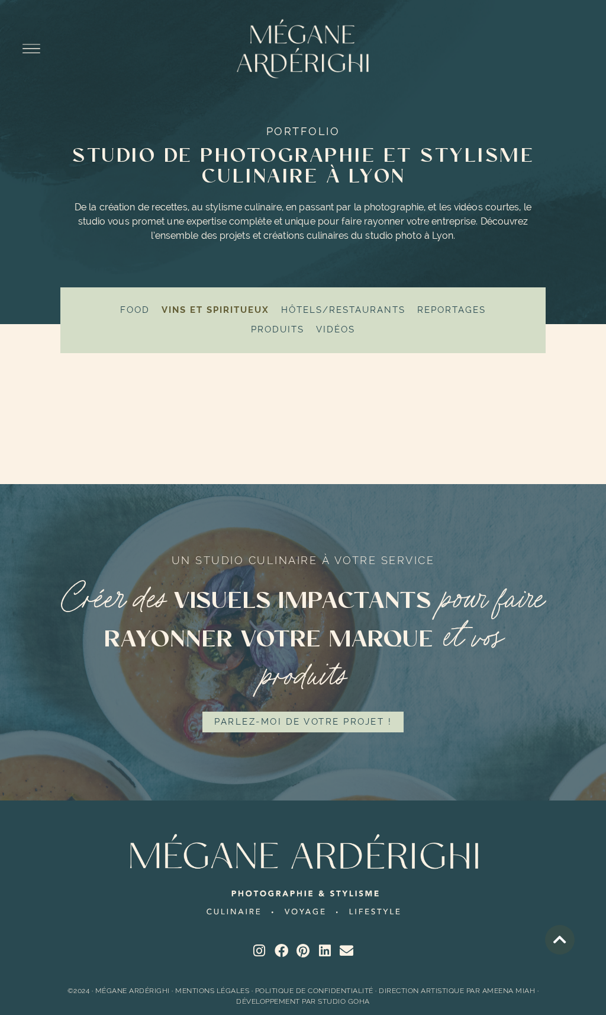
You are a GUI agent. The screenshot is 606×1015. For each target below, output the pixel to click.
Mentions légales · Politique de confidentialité (274, 991)
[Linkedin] (325, 951)
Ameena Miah (509, 991)
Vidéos (335, 329)
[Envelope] (346, 951)
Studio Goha (344, 1001)
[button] (31, 50)
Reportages (451, 310)
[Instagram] (259, 951)
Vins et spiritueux (215, 310)
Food (135, 310)
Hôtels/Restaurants (343, 310)
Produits (277, 329)
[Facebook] (281, 951)
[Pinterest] (303, 951)
